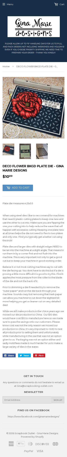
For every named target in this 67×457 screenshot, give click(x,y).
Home (6, 66)
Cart (61, 4)
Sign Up (58, 400)
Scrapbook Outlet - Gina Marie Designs (36, 433)
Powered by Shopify (32, 436)
